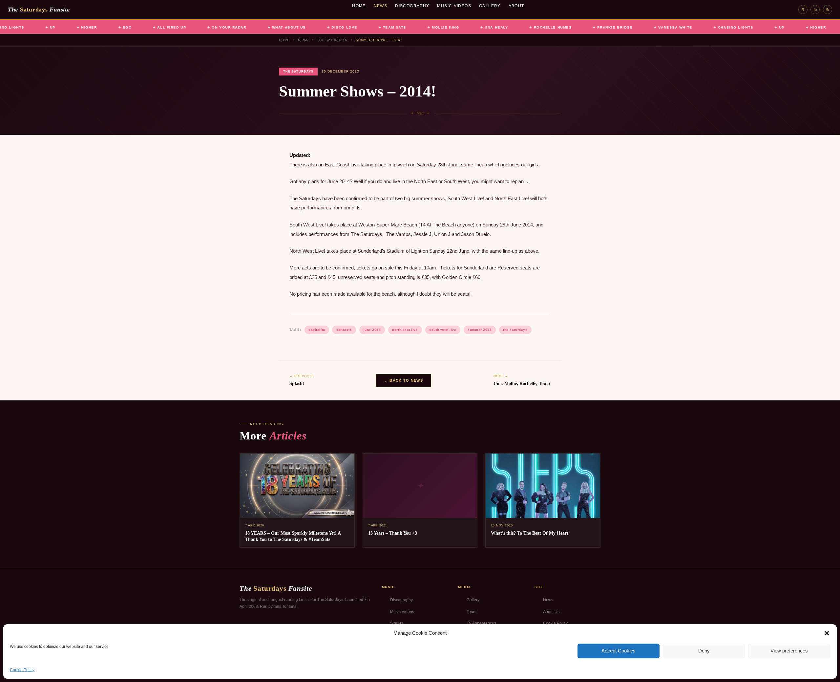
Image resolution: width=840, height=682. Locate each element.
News (381, 6)
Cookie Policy (22, 670)
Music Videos (454, 6)
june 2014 (372, 329)
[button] (827, 633)
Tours (471, 611)
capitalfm (316, 329)
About (516, 6)
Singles (397, 623)
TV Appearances (481, 623)
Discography (412, 6)
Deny (704, 650)
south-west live (442, 329)
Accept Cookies (618, 650)
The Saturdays (332, 40)
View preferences (789, 650)
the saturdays (515, 329)
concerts (344, 329)
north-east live (405, 329)
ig (815, 9)
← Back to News (403, 380)
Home (359, 6)
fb (827, 9)
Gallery (490, 6)
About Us (551, 611)
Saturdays (39, 9)
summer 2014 (480, 329)
